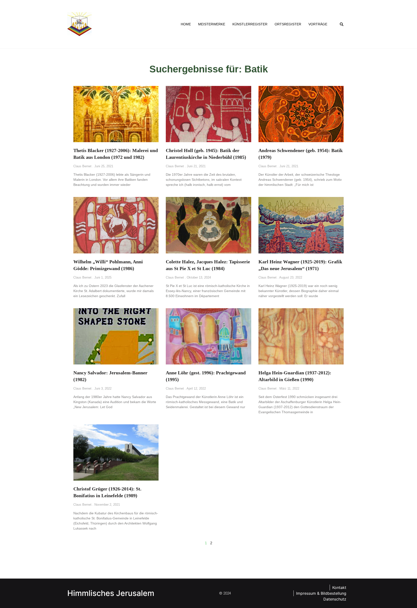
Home (186, 24)
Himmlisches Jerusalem (110, 593)
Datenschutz (334, 599)
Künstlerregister (249, 24)
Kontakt (339, 587)
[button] (342, 24)
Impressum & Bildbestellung (321, 593)
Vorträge (317, 24)
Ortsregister (288, 24)
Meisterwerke (211, 24)
